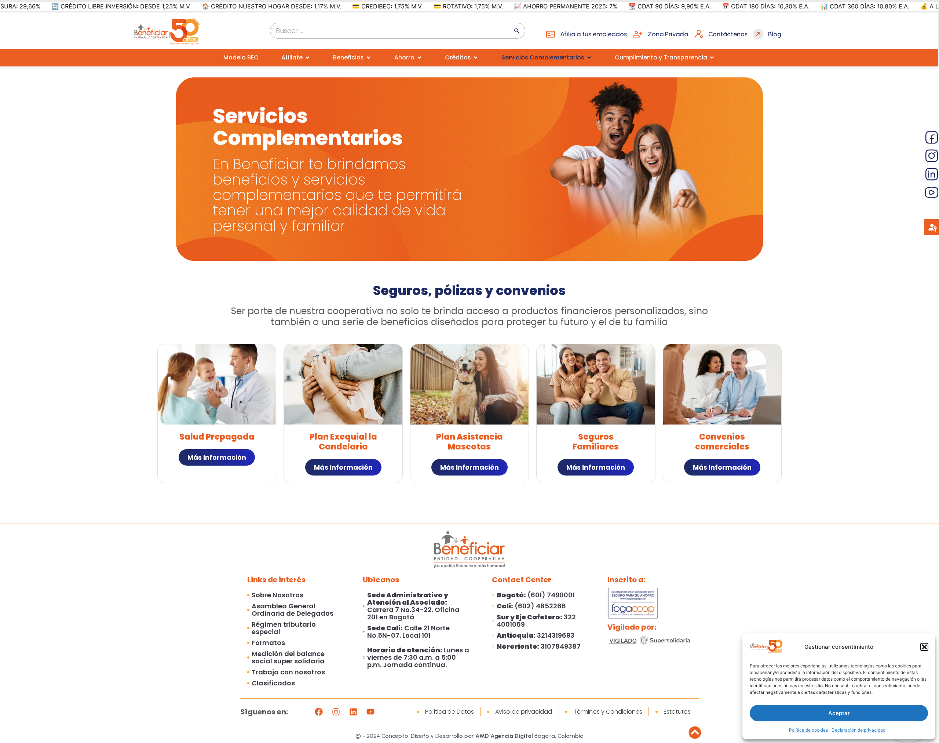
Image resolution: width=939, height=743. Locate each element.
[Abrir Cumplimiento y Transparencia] (712, 58)
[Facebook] (319, 712)
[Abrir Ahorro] (419, 58)
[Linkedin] (353, 712)
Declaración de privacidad (858, 730)
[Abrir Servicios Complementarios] (589, 58)
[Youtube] (370, 712)
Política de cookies (808, 730)
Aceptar (839, 713)
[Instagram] (336, 712)
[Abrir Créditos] (476, 58)
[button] (924, 647)
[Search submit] (517, 31)
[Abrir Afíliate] (307, 58)
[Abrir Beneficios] (369, 58)
